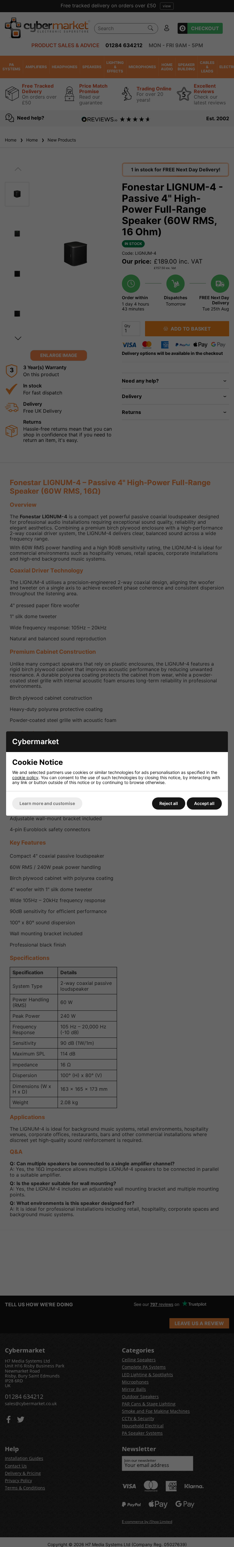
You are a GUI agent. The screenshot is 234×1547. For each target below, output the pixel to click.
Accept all (204, 803)
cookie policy (25, 777)
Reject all (168, 803)
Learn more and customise (47, 803)
